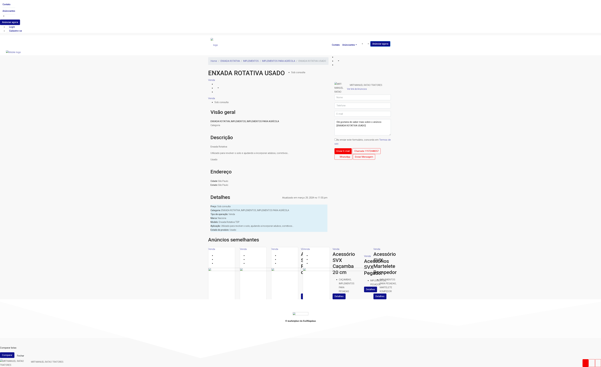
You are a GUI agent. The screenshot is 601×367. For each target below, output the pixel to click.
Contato (6, 4)
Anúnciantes (9, 11)
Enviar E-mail (343, 151)
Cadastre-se (15, 31)
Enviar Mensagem (364, 156)
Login (12, 27)
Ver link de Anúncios (357, 89)
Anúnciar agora (10, 22)
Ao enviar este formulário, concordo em (362, 141)
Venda (211, 80)
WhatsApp (344, 156)
